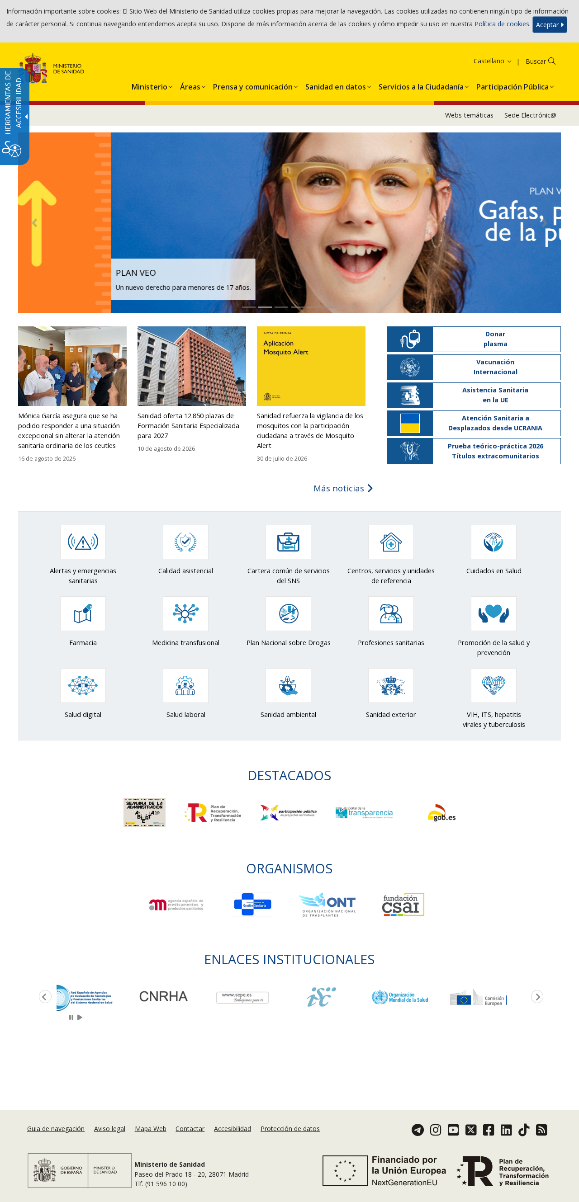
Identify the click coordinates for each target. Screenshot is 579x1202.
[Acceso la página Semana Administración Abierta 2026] (145, 812)
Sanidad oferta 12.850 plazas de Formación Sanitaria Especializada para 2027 (188, 425)
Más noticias (339, 488)
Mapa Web (150, 1129)
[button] (481, 61)
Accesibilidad (232, 1129)
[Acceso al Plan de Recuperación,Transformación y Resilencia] (214, 812)
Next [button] (535, 997)
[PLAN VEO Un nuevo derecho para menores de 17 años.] (289, 222)
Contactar (190, 1129)
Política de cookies (502, 23)
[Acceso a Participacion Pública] (289, 812)
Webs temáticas (469, 115)
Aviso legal (109, 1129)
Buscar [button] (536, 61)
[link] (96, 997)
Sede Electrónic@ (530, 115)
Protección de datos (290, 1129)
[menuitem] (149, 85)
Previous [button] (43, 997)
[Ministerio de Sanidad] (51, 70)
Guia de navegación (56, 1129)
